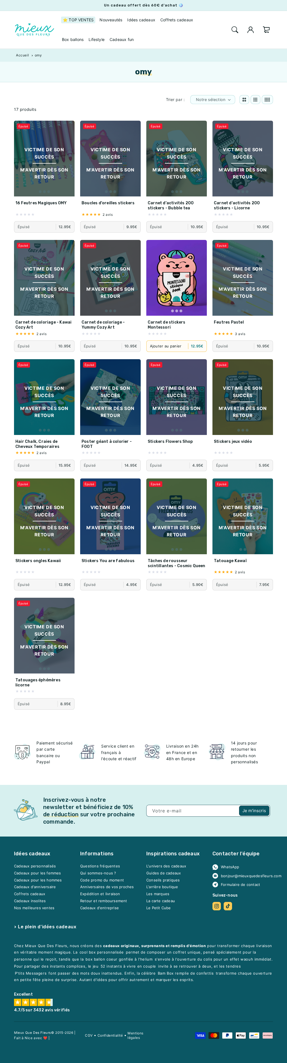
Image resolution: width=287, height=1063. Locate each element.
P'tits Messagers (31, 973)
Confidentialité (110, 1035)
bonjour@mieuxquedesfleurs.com (245, 876)
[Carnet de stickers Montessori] (176, 278)
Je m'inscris (254, 810)
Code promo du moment (102, 880)
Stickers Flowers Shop (170, 441)
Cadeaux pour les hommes (38, 880)
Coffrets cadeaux (29, 894)
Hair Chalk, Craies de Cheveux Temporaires (37, 444)
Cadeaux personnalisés (35, 866)
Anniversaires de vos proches (107, 887)
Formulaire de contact (240, 884)
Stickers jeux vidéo (233, 441)
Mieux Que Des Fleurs (32, 1033)
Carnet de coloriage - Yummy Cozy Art (103, 325)
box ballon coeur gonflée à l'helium (118, 959)
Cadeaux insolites (30, 901)
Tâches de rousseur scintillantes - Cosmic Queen (176, 563)
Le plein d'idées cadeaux (47, 926)
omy (38, 55)
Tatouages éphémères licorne (38, 683)
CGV (89, 1035)
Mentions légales (136, 1035)
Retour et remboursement (103, 901)
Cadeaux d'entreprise (99, 908)
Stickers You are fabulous (108, 560)
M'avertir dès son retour (44, 173)
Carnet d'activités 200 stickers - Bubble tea (171, 205)
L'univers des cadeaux (166, 866)
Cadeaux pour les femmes (37, 873)
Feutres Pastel (229, 322)
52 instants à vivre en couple (128, 966)
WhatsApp (230, 867)
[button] (235, 29)
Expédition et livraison (100, 894)
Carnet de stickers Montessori (167, 325)
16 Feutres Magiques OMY (41, 203)
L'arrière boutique (162, 887)
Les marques (157, 894)
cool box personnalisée (102, 952)
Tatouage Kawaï (230, 560)
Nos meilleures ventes (34, 908)
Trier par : (175, 99)
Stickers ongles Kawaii (38, 560)
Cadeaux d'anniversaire (35, 887)
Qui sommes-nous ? (98, 873)
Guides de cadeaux (163, 873)
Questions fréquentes (100, 866)
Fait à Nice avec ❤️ (31, 1037)
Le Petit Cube (158, 908)
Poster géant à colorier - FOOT (107, 444)
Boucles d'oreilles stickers (108, 203)
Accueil (22, 55)
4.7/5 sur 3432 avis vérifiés (42, 1010)
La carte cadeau (160, 901)
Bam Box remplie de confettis (186, 973)
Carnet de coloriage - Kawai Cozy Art (43, 325)
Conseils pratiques (163, 880)
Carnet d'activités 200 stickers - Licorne (237, 205)
